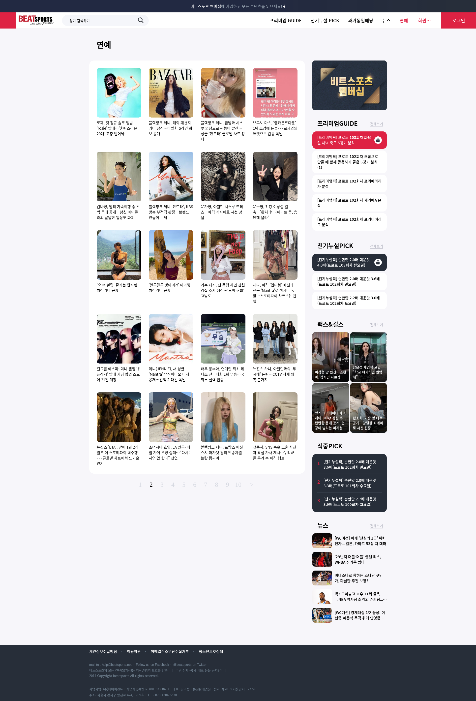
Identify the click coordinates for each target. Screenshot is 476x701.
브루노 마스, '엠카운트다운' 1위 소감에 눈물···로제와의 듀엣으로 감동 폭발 (275, 128)
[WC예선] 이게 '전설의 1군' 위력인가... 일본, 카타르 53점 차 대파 (360, 540)
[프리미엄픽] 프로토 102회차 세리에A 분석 (349, 202)
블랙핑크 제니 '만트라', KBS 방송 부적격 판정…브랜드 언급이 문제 (171, 212)
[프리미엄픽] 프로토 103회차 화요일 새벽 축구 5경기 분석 (344, 140)
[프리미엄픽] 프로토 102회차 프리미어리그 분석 (349, 221)
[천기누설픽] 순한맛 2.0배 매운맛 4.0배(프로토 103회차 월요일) (343, 262)
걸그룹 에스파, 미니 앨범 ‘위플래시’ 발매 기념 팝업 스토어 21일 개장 (119, 374)
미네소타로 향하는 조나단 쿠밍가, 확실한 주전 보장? (359, 578)
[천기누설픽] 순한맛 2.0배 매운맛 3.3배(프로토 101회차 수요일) (350, 483)
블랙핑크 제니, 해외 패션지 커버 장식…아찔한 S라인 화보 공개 (170, 128)
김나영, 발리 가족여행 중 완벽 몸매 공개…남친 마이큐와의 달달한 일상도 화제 (118, 212)
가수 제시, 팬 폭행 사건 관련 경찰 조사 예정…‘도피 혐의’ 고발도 (223, 290)
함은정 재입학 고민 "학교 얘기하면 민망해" (367, 372)
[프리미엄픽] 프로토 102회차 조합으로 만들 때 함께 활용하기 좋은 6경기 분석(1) (347, 162)
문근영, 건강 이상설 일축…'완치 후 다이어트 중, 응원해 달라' (275, 212)
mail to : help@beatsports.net (110, 665)
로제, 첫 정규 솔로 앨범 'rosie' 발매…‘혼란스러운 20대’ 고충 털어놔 (117, 128)
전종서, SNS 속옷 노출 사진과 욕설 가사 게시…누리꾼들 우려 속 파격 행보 (274, 452)
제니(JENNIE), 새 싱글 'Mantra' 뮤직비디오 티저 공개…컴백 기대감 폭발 (169, 374)
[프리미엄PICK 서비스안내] (349, 108)
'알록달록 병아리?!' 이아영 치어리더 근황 (169, 287)
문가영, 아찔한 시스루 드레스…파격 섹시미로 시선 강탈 (222, 212)
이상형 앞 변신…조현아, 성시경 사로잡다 (330, 374)
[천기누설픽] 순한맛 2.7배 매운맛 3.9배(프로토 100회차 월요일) (350, 501)
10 (238, 484)
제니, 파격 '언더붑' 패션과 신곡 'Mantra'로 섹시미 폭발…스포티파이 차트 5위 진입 (274, 293)
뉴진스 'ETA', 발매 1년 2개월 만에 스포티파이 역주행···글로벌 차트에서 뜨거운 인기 (118, 455)
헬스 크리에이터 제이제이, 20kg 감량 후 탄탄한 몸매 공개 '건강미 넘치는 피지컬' (330, 420)
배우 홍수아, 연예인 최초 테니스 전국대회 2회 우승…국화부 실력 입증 (222, 374)
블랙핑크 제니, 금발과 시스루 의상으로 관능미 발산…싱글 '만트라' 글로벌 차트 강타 (223, 131)
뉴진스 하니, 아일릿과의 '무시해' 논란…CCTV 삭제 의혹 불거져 (274, 374)
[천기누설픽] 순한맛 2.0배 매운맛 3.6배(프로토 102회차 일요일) (348, 281)
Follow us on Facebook (152, 665)
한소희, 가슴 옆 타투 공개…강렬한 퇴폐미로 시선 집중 (368, 422)
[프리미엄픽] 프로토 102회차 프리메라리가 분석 (349, 183)
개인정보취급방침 (103, 651)
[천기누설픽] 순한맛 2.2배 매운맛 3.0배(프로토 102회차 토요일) (348, 300)
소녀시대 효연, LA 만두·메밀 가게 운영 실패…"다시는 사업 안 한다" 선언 (170, 452)
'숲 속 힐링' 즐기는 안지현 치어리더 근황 (117, 287)
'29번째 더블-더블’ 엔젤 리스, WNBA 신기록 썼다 (358, 559)
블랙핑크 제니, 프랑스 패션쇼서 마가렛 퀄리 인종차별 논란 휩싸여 (222, 452)
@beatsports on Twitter (190, 665)
